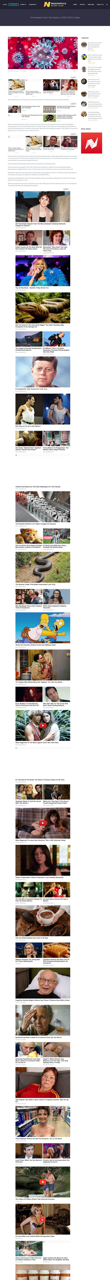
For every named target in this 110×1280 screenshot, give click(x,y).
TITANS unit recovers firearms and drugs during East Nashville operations (95, 104)
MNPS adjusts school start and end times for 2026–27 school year (94, 94)
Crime (75, 4)
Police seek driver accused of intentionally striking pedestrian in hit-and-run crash (95, 58)
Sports (82, 4)
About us (100, 4)
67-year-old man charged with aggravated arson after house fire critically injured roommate (95, 70)
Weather (91, 4)
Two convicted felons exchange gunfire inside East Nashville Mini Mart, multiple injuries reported (95, 115)
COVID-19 (23, 4)
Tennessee (13, 4)
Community (33, 4)
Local (5, 4)
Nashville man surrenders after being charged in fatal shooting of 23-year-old (95, 46)
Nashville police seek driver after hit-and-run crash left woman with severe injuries (94, 82)
